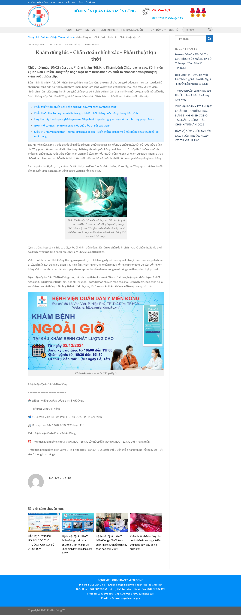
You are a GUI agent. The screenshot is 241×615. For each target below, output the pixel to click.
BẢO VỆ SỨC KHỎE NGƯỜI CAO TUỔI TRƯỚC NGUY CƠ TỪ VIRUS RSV (193, 135)
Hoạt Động (156, 29)
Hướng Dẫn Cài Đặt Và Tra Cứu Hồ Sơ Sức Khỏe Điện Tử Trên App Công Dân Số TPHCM (193, 61)
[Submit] (209, 30)
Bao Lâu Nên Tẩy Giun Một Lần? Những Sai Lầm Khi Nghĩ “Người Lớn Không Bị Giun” (193, 79)
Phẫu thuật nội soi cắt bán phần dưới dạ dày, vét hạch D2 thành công (75, 106)
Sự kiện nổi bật (49, 37)
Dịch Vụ (90, 29)
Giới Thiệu (73, 29)
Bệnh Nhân (108, 29)
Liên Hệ (173, 29)
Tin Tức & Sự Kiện (132, 29)
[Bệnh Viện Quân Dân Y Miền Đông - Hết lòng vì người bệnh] (45, 16)
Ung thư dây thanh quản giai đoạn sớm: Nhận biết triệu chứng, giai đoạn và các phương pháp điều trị (94, 119)
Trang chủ (33, 37)
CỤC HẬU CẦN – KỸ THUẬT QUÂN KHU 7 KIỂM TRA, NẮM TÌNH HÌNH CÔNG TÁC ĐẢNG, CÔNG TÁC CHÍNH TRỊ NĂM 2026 (193, 115)
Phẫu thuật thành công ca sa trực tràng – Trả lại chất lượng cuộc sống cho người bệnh (86, 113)
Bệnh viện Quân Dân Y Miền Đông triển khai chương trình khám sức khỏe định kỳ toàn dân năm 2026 (77, 545)
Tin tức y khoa (66, 37)
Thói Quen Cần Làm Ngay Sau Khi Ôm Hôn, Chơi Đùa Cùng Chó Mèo (193, 95)
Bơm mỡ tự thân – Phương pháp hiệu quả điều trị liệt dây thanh (72, 125)
